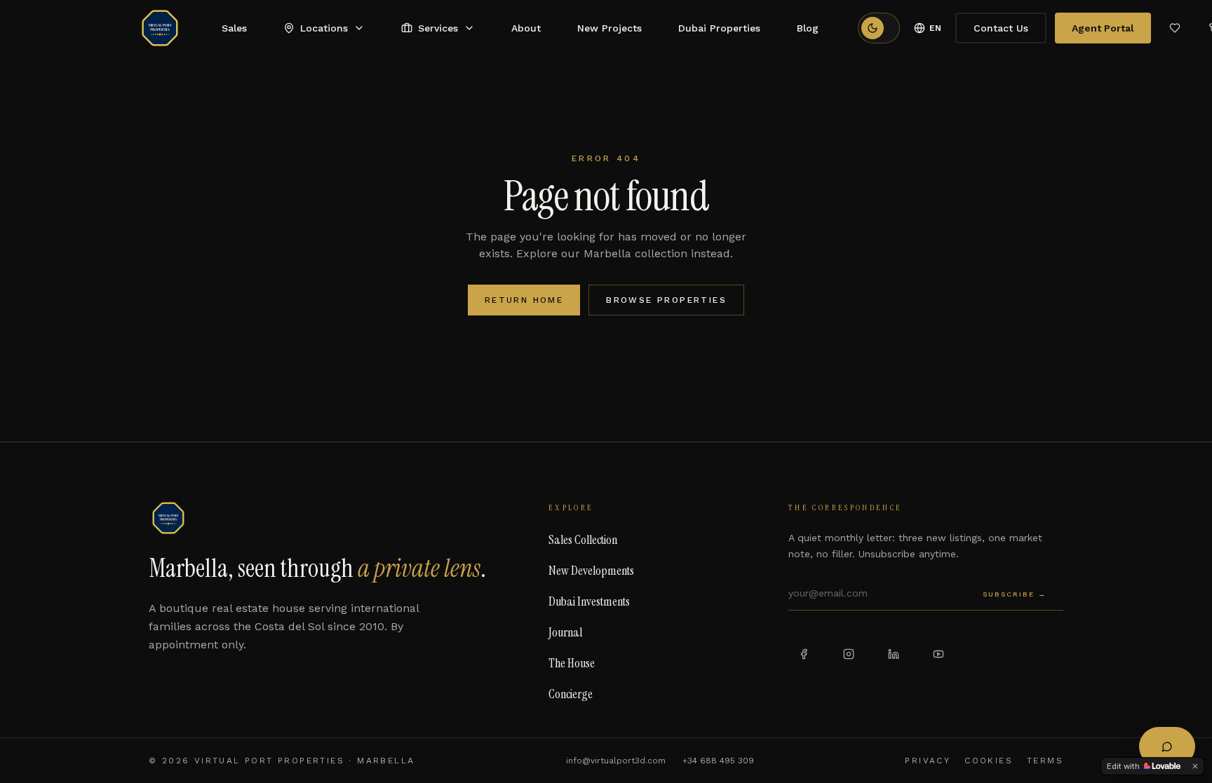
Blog (808, 28)
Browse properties (666, 300)
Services (438, 28)
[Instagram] (848, 654)
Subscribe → (1014, 594)
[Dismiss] (1195, 766)
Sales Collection (582, 539)
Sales (234, 28)
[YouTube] (938, 654)
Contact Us (1001, 28)
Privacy (927, 760)
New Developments (591, 570)
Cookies (988, 760)
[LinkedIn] (893, 654)
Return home (524, 300)
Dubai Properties (719, 28)
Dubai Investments (589, 601)
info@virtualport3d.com (616, 760)
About (526, 28)
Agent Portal (1103, 28)
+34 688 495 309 (718, 760)
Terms (1045, 760)
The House (571, 663)
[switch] (879, 28)
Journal (565, 632)
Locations (324, 28)
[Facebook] (803, 654)
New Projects (609, 28)
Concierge (570, 694)
